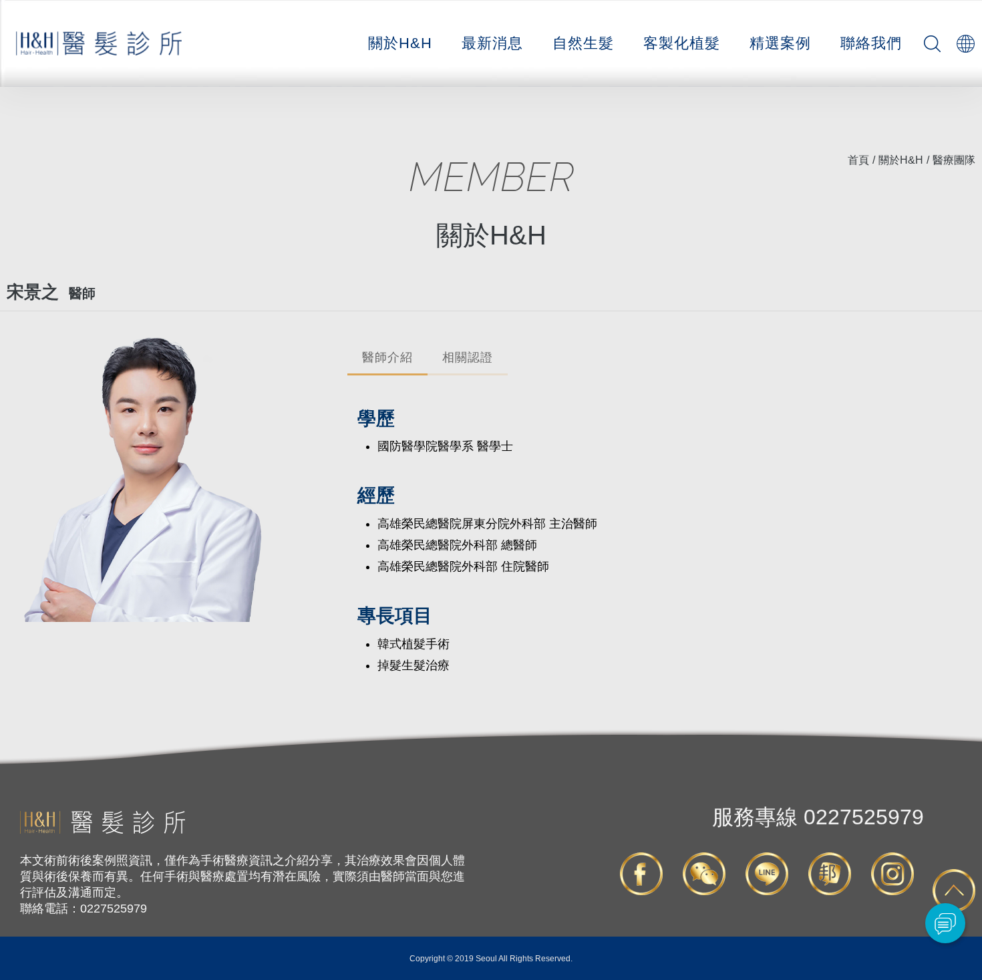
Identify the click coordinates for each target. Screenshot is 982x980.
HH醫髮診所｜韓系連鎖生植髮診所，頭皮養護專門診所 (99, 43)
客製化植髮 (681, 43)
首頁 (858, 160)
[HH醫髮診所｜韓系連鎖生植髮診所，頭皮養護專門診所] (102, 831)
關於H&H (400, 43)
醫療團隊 (954, 160)
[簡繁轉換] (965, 43)
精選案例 (780, 43)
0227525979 (818, 817)
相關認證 (467, 357)
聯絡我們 (871, 43)
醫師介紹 (387, 357)
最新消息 (492, 43)
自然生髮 (583, 43)
